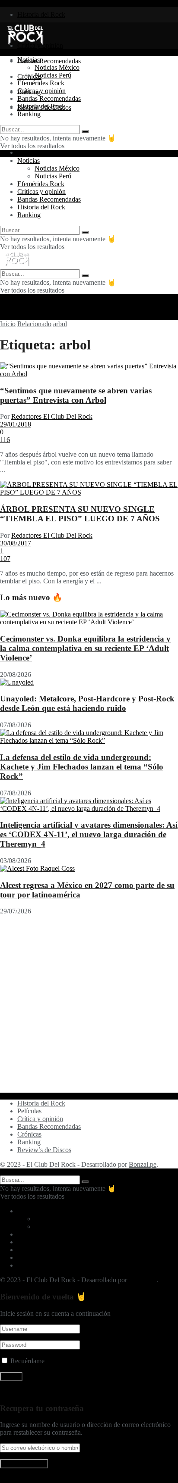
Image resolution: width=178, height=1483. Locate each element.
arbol (60, 323)
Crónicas (29, 1134)
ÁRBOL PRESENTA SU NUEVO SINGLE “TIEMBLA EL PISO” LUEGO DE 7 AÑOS (80, 514)
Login (25, 152)
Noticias (28, 59)
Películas (29, 1111)
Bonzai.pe (142, 1164)
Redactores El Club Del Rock (51, 416)
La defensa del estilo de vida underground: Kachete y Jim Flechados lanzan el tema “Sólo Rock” (81, 767)
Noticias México (57, 67)
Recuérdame (27, 1361)
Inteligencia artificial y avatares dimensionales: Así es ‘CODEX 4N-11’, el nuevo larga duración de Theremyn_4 (89, 834)
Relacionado (34, 323)
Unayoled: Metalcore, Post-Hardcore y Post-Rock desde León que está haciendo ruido (87, 703)
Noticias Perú (53, 75)
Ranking (29, 114)
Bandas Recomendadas (49, 61)
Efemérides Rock (40, 83)
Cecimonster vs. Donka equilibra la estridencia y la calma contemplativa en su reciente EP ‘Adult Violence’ (85, 648)
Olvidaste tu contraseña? (33, 1391)
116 (5, 439)
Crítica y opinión (40, 1118)
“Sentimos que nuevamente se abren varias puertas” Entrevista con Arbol (76, 395)
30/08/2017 (15, 543)
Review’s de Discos (44, 1149)
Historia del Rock (41, 14)
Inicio (8, 323)
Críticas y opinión (41, 90)
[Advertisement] (89, 1004)
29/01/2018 (15, 424)
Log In (9, 1479)
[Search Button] (85, 131)
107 (5, 558)
